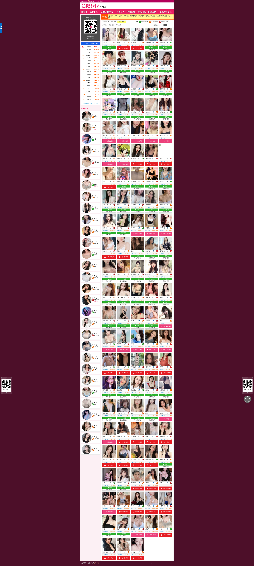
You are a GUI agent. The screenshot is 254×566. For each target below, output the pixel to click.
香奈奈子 (96, 289)
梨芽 (95, 427)
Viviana (96, 174)
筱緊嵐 (96, 346)
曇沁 (95, 323)
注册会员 (131, 12)
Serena (96, 220)
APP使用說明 (90, 37)
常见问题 (142, 12)
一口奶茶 (96, 438)
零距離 (96, 232)
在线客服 (96, 563)
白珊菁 (96, 277)
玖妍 (95, 140)
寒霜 (95, 392)
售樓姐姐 (96, 300)
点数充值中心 (107, 12)
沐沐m (96, 243)
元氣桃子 (96, 163)
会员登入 (120, 12)
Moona (96, 209)
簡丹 (95, 404)
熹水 (95, 312)
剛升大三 (96, 197)
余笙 (95, 185)
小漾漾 (96, 358)
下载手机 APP (91, 17)
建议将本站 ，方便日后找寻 (92, 1)
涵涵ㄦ (96, 381)
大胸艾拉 (96, 151)
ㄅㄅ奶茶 (96, 450)
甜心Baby (97, 415)
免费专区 (94, 12)
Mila (95, 369)
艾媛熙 (96, 127)
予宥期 (96, 117)
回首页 (84, 12)
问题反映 (152, 12)
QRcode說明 (90, 39)
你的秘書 (96, 335)
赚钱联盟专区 (166, 12)
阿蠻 (95, 254)
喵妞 (95, 266)
